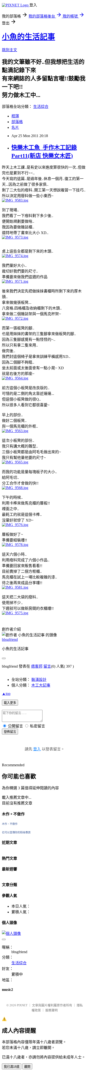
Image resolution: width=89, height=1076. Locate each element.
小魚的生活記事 (28, 36)
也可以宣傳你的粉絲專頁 (16, 832)
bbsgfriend (10, 639)
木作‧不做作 (10, 823)
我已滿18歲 (11, 1066)
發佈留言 (10, 732)
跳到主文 (9, 50)
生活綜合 (40, 107)
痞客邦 (36, 666)
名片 (15, 127)
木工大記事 (40, 685)
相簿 (15, 116)
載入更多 (10, 703)
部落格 (17, 122)
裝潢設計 (39, 680)
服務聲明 (51, 1010)
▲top (6, 694)
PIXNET (22, 1005)
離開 (27, 1066)
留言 (47, 666)
